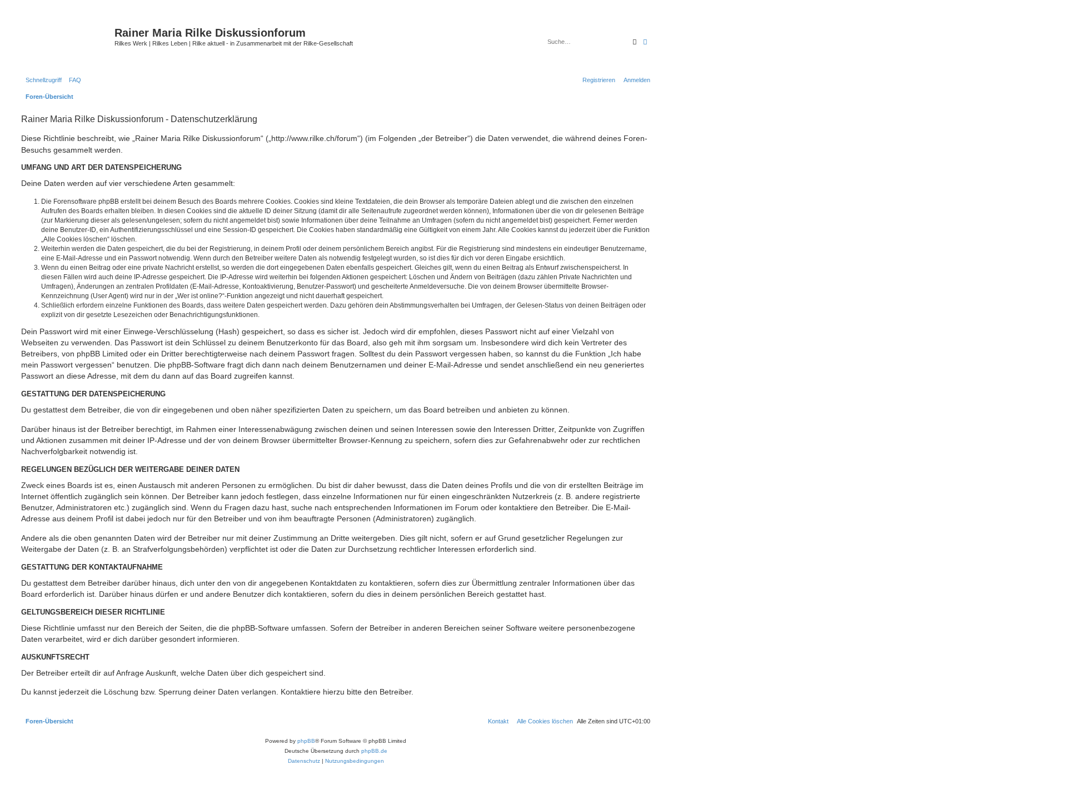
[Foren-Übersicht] (66, 41)
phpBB (306, 741)
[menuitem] (72, 80)
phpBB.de (374, 751)
